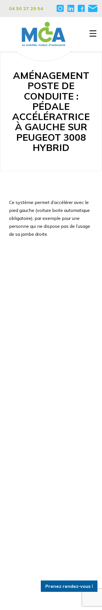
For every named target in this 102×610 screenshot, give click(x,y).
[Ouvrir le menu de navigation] (92, 33)
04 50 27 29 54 (26, 8)
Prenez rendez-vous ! (69, 586)
